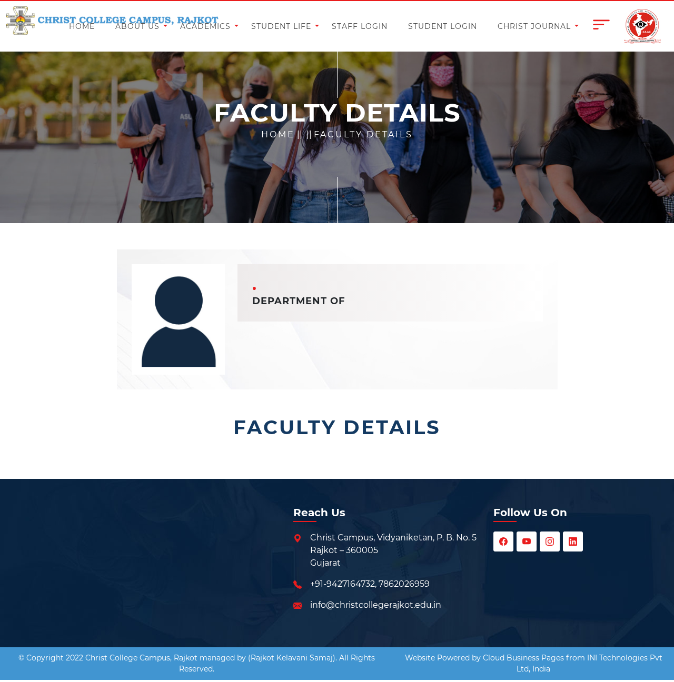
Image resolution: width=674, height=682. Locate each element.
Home (278, 134)
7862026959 (404, 584)
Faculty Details (363, 134)
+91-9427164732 (342, 584)
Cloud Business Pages (523, 658)
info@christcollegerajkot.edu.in (375, 605)
